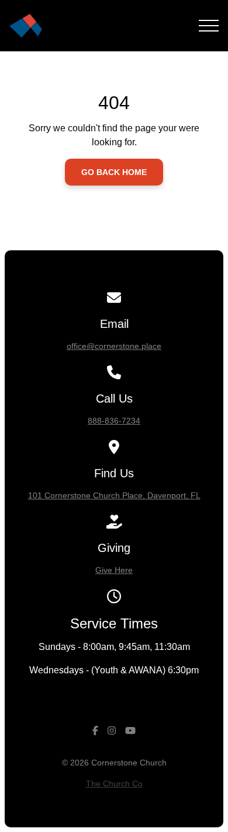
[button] (209, 26)
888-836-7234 (114, 420)
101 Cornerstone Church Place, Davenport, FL (114, 495)
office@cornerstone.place (114, 346)
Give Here (114, 570)
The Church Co (114, 783)
